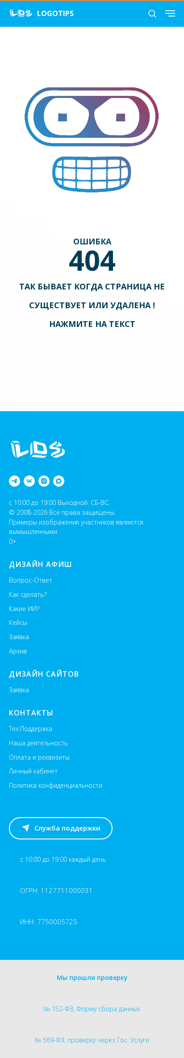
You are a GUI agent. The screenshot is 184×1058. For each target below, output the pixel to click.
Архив (18, 651)
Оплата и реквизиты (39, 757)
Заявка (19, 636)
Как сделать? (27, 594)
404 (92, 260)
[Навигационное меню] (170, 13)
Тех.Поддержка (30, 728)
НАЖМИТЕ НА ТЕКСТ (92, 323)
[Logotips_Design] (14, 481)
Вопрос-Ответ (30, 580)
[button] (152, 13)
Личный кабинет (33, 771)
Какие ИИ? (24, 608)
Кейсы (18, 622)
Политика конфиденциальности (55, 785)
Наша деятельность (38, 743)
